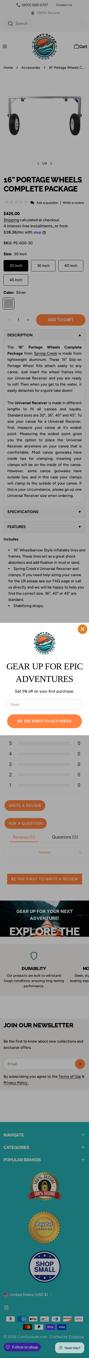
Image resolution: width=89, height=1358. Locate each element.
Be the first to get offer (44, 721)
